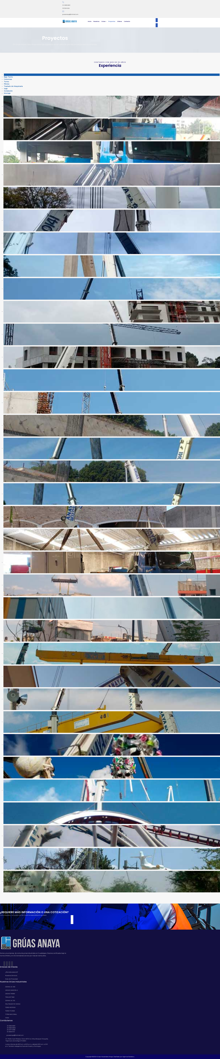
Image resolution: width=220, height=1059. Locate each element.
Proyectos (111, 21)
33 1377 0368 (11, 1030)
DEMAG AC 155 (10, 1000)
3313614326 (66, 8)
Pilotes (6, 84)
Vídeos (119, 21)
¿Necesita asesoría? (11, 972)
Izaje (6, 89)
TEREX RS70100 (10, 1007)
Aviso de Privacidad (11, 979)
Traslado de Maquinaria (13, 86)
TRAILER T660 (9, 997)
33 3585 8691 (66, 5)
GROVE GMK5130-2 (11, 990)
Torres (6, 82)
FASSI (7, 1018)
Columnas (8, 79)
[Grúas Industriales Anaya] (69, 21)
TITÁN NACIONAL (11, 1014)
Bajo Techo (8, 77)
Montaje (7, 93)
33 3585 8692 (11, 1028)
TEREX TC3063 (10, 1011)
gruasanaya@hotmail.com (70, 14)
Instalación (8, 91)
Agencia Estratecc (128, 1056)
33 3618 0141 (11, 1032)
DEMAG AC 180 (10, 987)
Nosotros (96, 21)
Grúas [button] (103, 21)
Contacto (127, 21)
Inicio (89, 21)
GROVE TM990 (10, 993)
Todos (6, 75)
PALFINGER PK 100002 (12, 1004)
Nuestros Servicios (11, 975)
